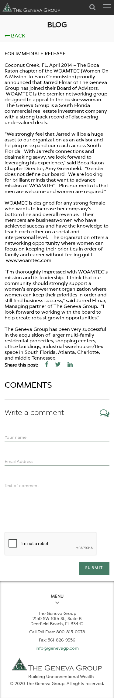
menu (57, 596)
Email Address (19, 462)
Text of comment (22, 486)
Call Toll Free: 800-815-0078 (57, 632)
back (17, 36)
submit (94, 568)
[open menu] (107, 7)
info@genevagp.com (57, 648)
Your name (15, 437)
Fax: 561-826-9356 (57, 640)
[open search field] (93, 6)
